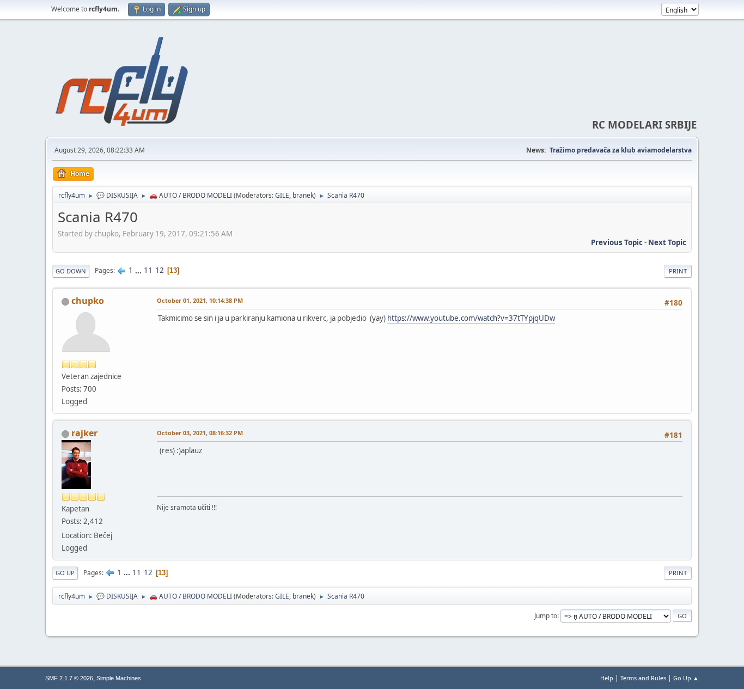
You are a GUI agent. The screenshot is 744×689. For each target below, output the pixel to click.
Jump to (545, 615)
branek (303, 195)
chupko (87, 301)
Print (678, 271)
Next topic (667, 242)
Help (606, 678)
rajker (84, 433)
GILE (282, 195)
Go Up (65, 573)
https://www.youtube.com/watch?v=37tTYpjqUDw (471, 318)
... (139, 270)
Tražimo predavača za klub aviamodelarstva (621, 150)
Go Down (71, 271)
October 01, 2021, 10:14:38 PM (200, 300)
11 (148, 270)
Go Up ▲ (686, 678)
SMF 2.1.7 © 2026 (69, 678)
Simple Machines (118, 678)
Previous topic (617, 242)
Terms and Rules (643, 678)
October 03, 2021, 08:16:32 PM (200, 433)
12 (159, 270)
